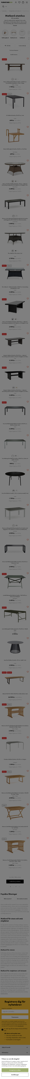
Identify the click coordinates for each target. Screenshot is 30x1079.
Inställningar (15, 1075)
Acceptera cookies (15, 1070)
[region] (15, 1067)
